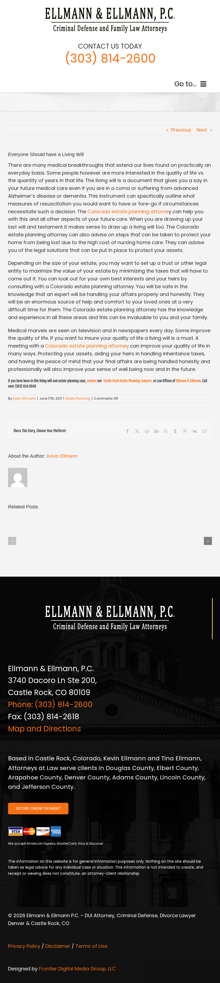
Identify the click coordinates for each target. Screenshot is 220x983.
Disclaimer (57, 946)
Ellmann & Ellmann (188, 381)
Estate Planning (77, 398)
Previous (181, 130)
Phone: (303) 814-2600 (50, 704)
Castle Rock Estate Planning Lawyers (128, 381)
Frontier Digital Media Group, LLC (77, 968)
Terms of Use (91, 946)
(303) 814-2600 (110, 58)
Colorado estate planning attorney (87, 345)
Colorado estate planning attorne (127, 211)
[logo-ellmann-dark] (110, 7)
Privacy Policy (24, 946)
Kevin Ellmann (24, 398)
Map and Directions (44, 729)
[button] (12, 541)
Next (202, 130)
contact (92, 381)
